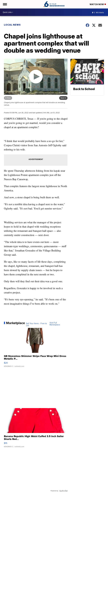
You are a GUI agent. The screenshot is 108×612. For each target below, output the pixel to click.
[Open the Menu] (4, 4)
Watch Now (97, 4)
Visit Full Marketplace (55, 324)
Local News (12, 24)
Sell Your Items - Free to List (36, 325)
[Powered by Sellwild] (63, 491)
